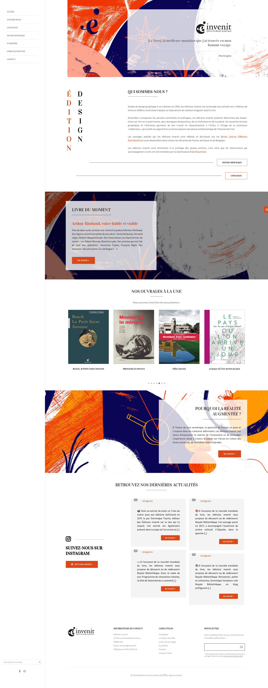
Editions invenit (83, 564)
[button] (148, 383)
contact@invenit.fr (127, 645)
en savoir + (170, 538)
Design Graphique (232, 162)
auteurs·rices (14, 19)
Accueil (10, 11)
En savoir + (83, 260)
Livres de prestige (16, 51)
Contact (11, 59)
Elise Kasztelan (198, 151)
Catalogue (12, 27)
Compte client (165, 653)
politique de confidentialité (233, 656)
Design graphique (16, 35)
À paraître (12, 43)
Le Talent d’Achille (167, 638)
